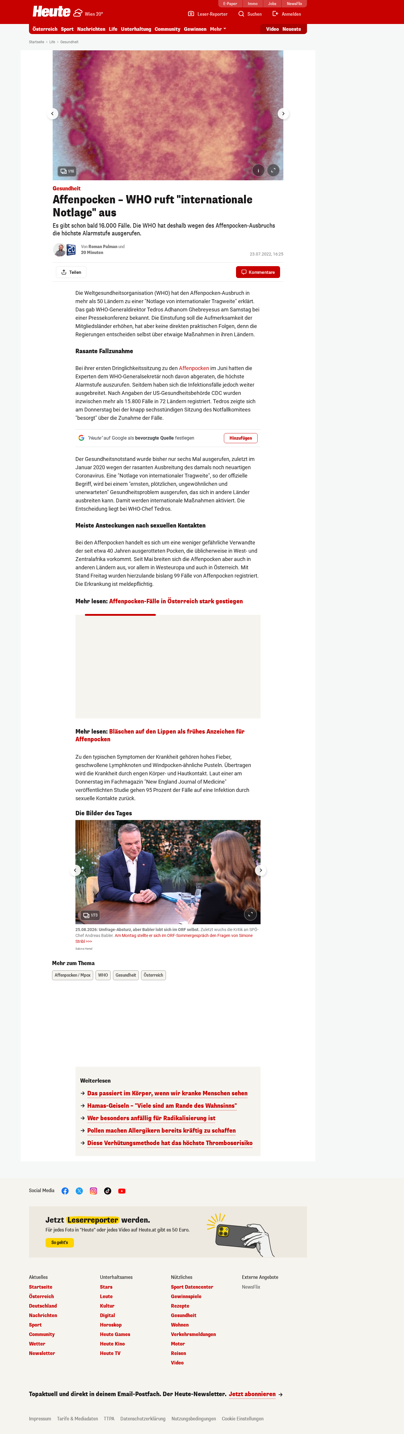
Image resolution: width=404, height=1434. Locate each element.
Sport (67, 29)
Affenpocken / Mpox (73, 975)
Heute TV (110, 1353)
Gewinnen (195, 29)
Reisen (178, 1353)
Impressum (40, 1419)
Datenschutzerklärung (143, 1419)
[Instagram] (93, 1191)
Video (272, 29)
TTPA (109, 1419)
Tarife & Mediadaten (77, 1419)
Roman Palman (102, 247)
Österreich (45, 29)
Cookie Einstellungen (243, 1419)
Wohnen (180, 1325)
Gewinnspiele (186, 1297)
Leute (106, 1297)
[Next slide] (283, 113)
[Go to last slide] (52, 113)
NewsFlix (251, 1287)
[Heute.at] (52, 11)
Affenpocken (194, 368)
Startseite (36, 42)
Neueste (291, 29)
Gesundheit (69, 42)
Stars (106, 1287)
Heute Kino (112, 1344)
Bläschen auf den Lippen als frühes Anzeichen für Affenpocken (160, 735)
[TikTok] (107, 1191)
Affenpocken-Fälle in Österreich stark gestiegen (176, 601)
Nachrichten (43, 1316)
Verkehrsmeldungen (193, 1334)
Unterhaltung (136, 29)
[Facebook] (65, 1191)
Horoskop (111, 1325)
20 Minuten (92, 252)
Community (167, 29)
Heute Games (115, 1334)
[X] (79, 1191)
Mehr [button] (216, 29)
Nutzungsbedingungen (194, 1419)
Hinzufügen (241, 438)
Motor (178, 1344)
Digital (107, 1316)
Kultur (107, 1306)
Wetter (37, 1344)
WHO (103, 975)
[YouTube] (121, 1191)
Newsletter (42, 1353)
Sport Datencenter (192, 1287)
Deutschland (43, 1306)
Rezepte (180, 1306)
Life (113, 29)
